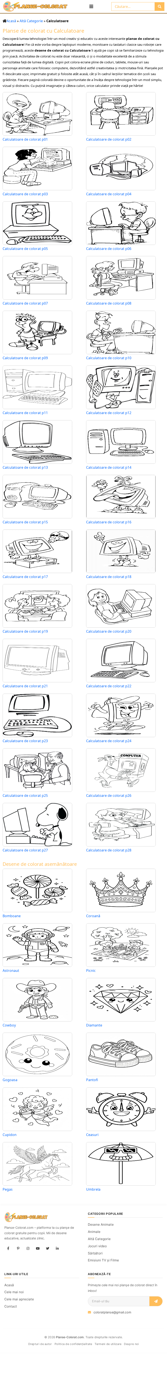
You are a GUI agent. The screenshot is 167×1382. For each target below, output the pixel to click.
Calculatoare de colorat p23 (25, 741)
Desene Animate (101, 1224)
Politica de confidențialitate (73, 1344)
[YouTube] (38, 1248)
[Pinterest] (18, 1248)
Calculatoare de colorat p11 (25, 413)
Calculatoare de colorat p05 (25, 249)
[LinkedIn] (57, 1248)
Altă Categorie (31, 21)
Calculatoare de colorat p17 (25, 577)
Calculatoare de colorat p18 (108, 577)
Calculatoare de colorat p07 (25, 303)
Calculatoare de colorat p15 (25, 522)
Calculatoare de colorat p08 (108, 303)
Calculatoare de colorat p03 (25, 194)
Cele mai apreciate (19, 1299)
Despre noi (131, 1344)
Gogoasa (10, 1079)
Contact (10, 1306)
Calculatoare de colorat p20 (108, 631)
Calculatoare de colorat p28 (108, 850)
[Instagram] (28, 1248)
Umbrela (93, 1189)
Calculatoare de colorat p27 (25, 850)
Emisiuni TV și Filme (103, 1260)
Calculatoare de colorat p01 (25, 139)
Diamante (94, 1025)
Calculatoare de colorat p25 (25, 796)
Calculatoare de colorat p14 (108, 467)
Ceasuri (92, 1134)
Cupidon (10, 1134)
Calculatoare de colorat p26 (108, 796)
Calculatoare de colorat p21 (25, 686)
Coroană (93, 915)
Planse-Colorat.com (70, 1337)
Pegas (8, 1189)
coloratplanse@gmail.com (112, 1312)
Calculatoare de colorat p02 (108, 139)
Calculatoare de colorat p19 (25, 631)
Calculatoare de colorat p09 (25, 358)
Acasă (11, 21)
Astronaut (11, 970)
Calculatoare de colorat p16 (108, 522)
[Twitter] (47, 1248)
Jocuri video (97, 1246)
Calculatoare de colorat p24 (108, 741)
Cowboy (9, 1025)
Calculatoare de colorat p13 (25, 467)
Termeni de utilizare (108, 1344)
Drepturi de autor (40, 1344)
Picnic (91, 970)
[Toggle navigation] (91, 6)
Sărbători (95, 1253)
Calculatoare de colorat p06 (108, 249)
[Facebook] (8, 1248)
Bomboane (12, 915)
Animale (94, 1232)
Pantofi (92, 1079)
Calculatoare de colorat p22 (108, 686)
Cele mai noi (14, 1292)
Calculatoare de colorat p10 (108, 358)
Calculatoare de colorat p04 (108, 194)
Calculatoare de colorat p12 (108, 413)
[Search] (159, 6)
